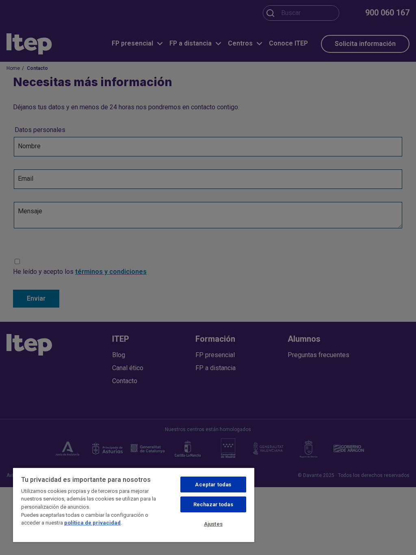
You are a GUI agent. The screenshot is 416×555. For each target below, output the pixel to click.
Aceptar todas (213, 484)
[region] (133, 504)
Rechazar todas (213, 504)
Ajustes (213, 524)
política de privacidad (92, 523)
